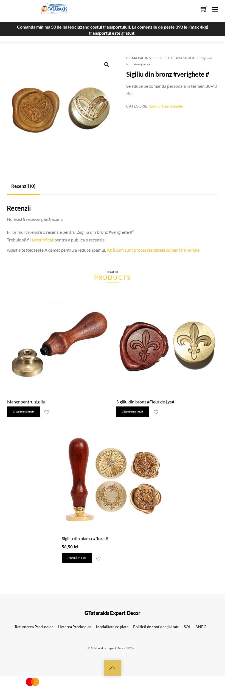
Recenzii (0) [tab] (23, 186)
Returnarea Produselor (34, 626)
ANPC (200, 626)
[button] (107, 65)
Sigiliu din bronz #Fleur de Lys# (145, 401)
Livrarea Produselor (74, 626)
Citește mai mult (23, 411)
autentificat (43, 239)
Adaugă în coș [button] (77, 557)
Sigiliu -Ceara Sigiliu (176, 58)
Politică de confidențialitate (156, 626)
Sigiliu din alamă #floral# (85, 538)
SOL (187, 626)
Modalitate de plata (112, 626)
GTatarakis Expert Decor (108, 648)
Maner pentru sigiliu (26, 401)
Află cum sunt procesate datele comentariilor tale (153, 249)
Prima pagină (138, 58)
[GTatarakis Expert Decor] (51, 10)
